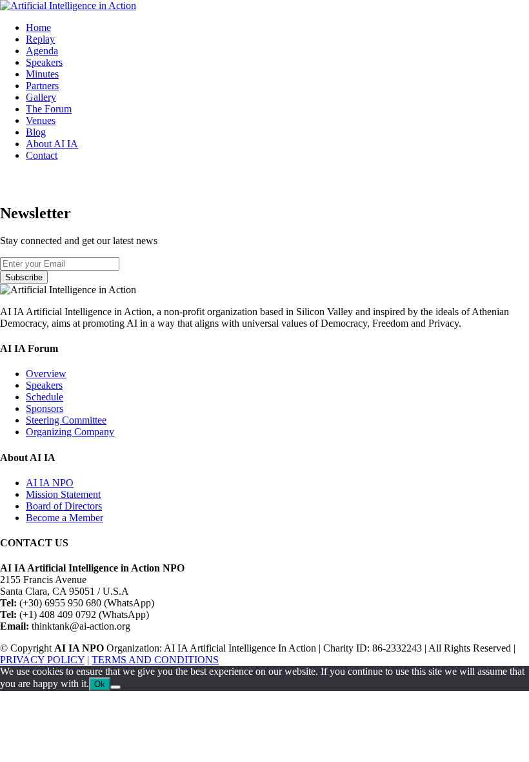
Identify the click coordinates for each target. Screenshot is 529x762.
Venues (40, 120)
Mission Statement (63, 494)
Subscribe (24, 277)
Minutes (42, 73)
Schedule (44, 396)
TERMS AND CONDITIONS (155, 659)
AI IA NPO (50, 482)
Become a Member (64, 517)
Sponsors (44, 408)
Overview (46, 373)
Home (38, 27)
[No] (115, 687)
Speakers (44, 62)
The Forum (49, 108)
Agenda (42, 50)
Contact (41, 155)
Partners (42, 85)
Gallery (41, 97)
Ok (99, 684)
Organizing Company (70, 431)
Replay (40, 39)
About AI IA (52, 143)
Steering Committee (66, 420)
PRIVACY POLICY (42, 659)
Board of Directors (64, 505)
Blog (36, 132)
